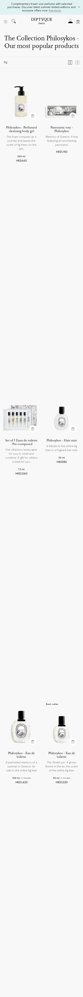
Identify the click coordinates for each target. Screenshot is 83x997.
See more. (55, 10)
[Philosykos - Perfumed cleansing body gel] (21, 99)
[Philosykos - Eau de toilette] (21, 724)
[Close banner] (79, 7)
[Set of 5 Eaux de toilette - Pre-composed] (21, 412)
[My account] (70, 22)
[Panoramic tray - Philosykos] (62, 99)
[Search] (13, 21)
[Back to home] (41, 21)
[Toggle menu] (5, 21)
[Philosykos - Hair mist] (62, 412)
